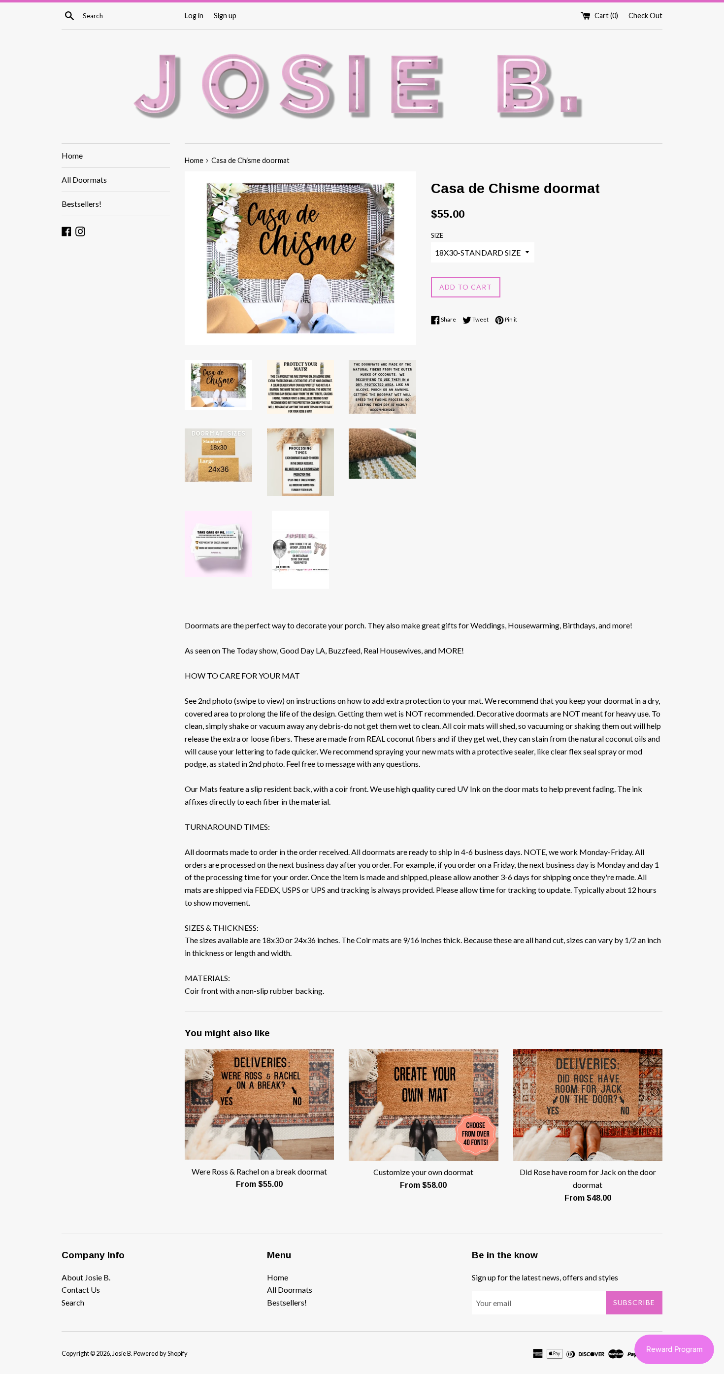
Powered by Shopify (160, 1353)
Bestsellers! (81, 203)
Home (72, 155)
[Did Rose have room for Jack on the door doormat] (587, 1105)
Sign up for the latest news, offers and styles (545, 1277)
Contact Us (81, 1289)
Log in (194, 15)
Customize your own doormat (423, 1172)
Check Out (645, 15)
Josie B (121, 1353)
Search (73, 1302)
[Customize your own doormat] (423, 1105)
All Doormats (84, 179)
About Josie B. (86, 1277)
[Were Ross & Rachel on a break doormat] (259, 1104)
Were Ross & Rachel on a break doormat (259, 1171)
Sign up (225, 15)
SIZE (437, 235)
